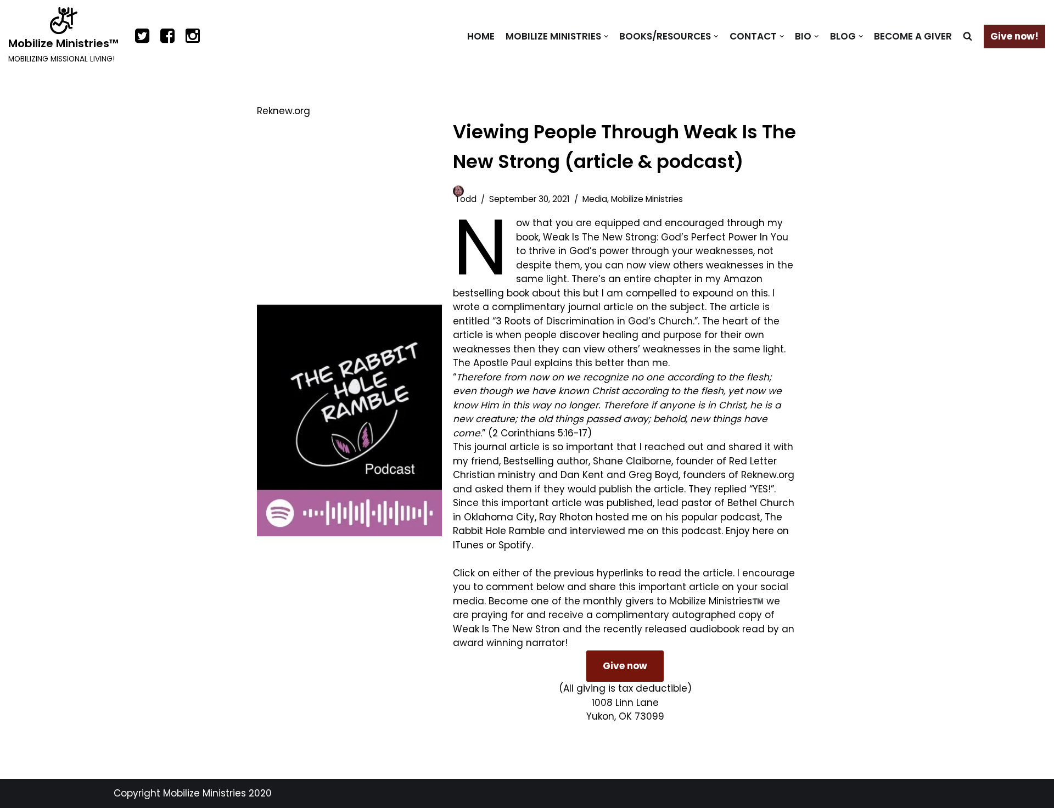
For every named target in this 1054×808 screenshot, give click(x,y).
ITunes (468, 545)
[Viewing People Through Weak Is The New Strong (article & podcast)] (349, 420)
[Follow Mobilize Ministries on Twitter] (142, 36)
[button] (606, 36)
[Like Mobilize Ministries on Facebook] (167, 36)
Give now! (1014, 36)
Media (594, 199)
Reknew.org (767, 474)
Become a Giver (913, 36)
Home (481, 36)
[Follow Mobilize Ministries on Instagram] (193, 36)
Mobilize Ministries (647, 199)
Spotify (514, 545)
